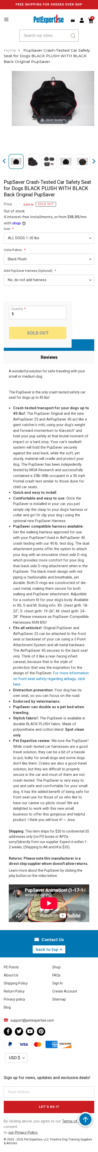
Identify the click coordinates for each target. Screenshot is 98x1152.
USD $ (14, 1057)
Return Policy (14, 991)
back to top (47, 949)
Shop (56, 967)
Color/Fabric (13, 250)
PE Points (11, 967)
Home (10, 50)
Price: (8, 204)
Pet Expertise (33, 1139)
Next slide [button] (94, 161)
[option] (53, 98)
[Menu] (6, 19)
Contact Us (52, 939)
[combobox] (49, 35)
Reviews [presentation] (49, 357)
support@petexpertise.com (32, 1020)
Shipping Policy (16, 983)
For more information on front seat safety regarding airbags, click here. (51, 679)
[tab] (49, 357)
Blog (7, 1007)
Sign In (57, 983)
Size (7, 229)
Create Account (64, 991)
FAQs (56, 975)
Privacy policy (14, 999)
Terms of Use (74, 1121)
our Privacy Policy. (23, 1132)
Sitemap (59, 999)
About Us (11, 975)
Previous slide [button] (4, 161)
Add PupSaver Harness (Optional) (28, 271)
